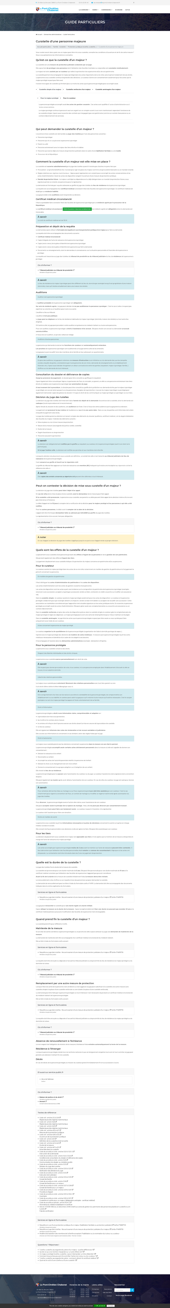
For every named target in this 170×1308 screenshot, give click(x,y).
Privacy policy (119, 1305)
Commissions (106, 10)
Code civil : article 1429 (47, 1126)
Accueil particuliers (44, 47)
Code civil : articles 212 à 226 (49, 1117)
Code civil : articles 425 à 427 (49, 1130)
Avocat (42, 1101)
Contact (109, 1296)
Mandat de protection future (48, 179)
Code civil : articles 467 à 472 (49, 1147)
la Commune (83, 10)
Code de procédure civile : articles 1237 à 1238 (55, 1185)
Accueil (39, 34)
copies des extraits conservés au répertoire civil (58, 476)
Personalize (111, 1305)
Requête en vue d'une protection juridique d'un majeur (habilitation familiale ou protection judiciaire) (75, 1225)
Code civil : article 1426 (47, 1122)
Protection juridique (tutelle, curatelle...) (82, 47)
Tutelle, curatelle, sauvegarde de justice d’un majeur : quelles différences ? (66, 1250)
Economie (118, 10)
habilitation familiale (103, 151)
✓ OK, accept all (100, 1305)
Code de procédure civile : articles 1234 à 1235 (55, 1177)
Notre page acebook (123, 1295)
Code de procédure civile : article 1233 (53, 1164)
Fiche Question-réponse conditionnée (77, 209)
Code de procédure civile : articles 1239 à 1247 (55, 1190)
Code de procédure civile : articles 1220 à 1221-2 (56, 1151)
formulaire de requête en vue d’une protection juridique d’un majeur (81, 230)
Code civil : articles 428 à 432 (49, 1134)
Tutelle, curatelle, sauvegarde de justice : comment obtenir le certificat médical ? (68, 1258)
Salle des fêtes (107, 1292)
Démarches (95, 1292)
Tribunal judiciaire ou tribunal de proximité (56, 270)
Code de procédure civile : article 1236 (52, 1181)
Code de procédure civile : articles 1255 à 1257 (55, 1198)
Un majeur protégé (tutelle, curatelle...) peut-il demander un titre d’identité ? (66, 1254)
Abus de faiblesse (47, 1079)
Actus (127, 10)
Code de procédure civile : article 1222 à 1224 (55, 1156)
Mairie (94, 10)
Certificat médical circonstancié (49, 237)
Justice (43, 1081)
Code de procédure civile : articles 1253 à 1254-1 (56, 1194)
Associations (108, 1289)
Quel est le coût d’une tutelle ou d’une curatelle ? (57, 1260)
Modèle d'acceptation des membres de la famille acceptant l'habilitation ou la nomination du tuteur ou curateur (79, 1233)
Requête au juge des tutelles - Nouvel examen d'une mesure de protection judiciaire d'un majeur (74, 897)
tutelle (118, 151)
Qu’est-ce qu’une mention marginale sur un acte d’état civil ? (61, 1252)
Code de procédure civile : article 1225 (52, 1160)
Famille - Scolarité (59, 47)
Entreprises (95, 1289)
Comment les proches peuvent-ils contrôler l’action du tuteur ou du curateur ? (67, 1256)
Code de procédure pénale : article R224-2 (54, 1202)
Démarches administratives (52, 34)
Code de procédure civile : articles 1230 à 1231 (55, 1168)
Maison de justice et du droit (50, 1097)
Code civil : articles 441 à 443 (49, 1143)
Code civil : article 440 (47, 1139)
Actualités (95, 1296)
